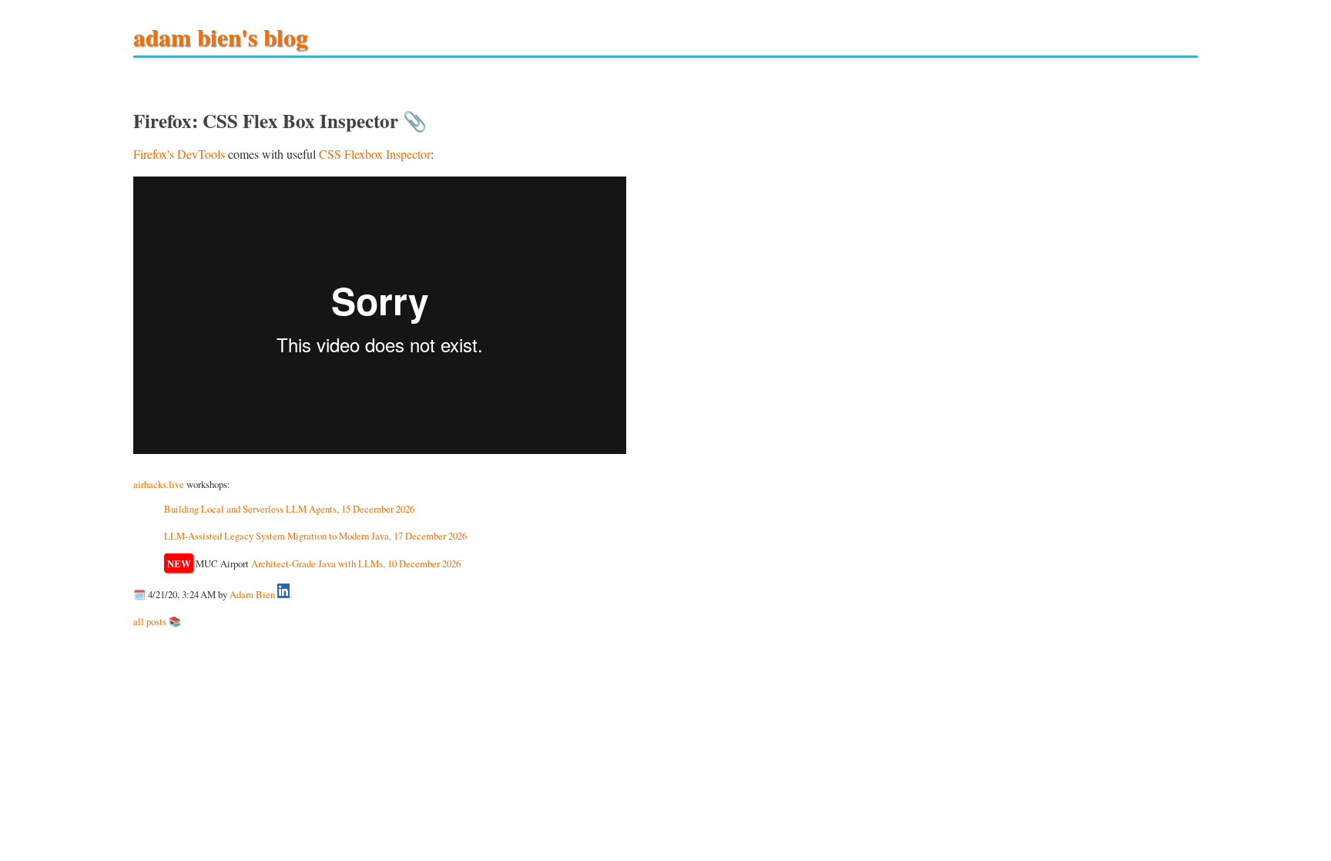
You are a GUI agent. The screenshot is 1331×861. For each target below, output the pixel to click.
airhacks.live (158, 484)
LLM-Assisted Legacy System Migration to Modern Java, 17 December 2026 (315, 536)
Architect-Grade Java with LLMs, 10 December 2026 (356, 563)
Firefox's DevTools (179, 154)
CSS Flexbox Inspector (375, 154)
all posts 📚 (157, 621)
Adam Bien (252, 594)
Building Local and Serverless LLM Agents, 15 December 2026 (289, 509)
